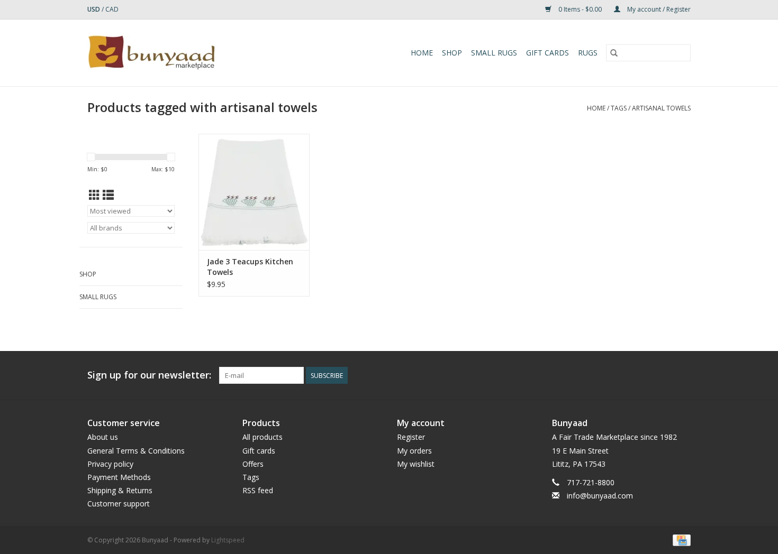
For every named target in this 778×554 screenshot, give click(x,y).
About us (102, 437)
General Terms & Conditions (136, 451)
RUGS (588, 53)
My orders (414, 451)
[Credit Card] (680, 539)
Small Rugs (494, 53)
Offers (253, 464)
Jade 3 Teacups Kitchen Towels (250, 266)
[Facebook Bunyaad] (625, 375)
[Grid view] (94, 195)
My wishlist (416, 464)
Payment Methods (119, 477)
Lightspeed (228, 539)
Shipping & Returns (119, 490)
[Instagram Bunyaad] (682, 375)
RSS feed (257, 490)
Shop (452, 53)
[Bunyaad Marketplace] (182, 52)
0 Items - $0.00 (580, 9)
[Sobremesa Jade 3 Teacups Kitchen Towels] (254, 192)
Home (422, 53)
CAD (112, 9)
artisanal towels (661, 108)
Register (411, 437)
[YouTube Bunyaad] (663, 375)
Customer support (118, 503)
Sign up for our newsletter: (149, 375)
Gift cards (547, 53)
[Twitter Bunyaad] (644, 375)
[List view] (108, 195)
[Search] (614, 52)
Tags (619, 108)
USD (94, 9)
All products (262, 437)
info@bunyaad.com (600, 496)
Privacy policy (110, 464)
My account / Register (658, 9)
